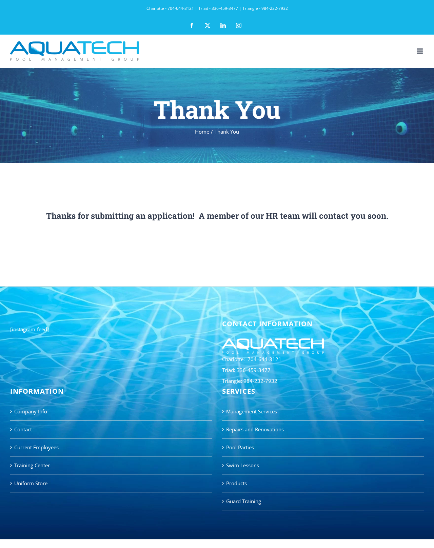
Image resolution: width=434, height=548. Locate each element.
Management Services (251, 411)
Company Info (30, 411)
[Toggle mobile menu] (420, 51)
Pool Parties (240, 447)
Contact (23, 429)
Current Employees (36, 447)
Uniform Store (30, 483)
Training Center (32, 465)
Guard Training (243, 501)
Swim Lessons (242, 465)
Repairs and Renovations (255, 429)
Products (236, 483)
